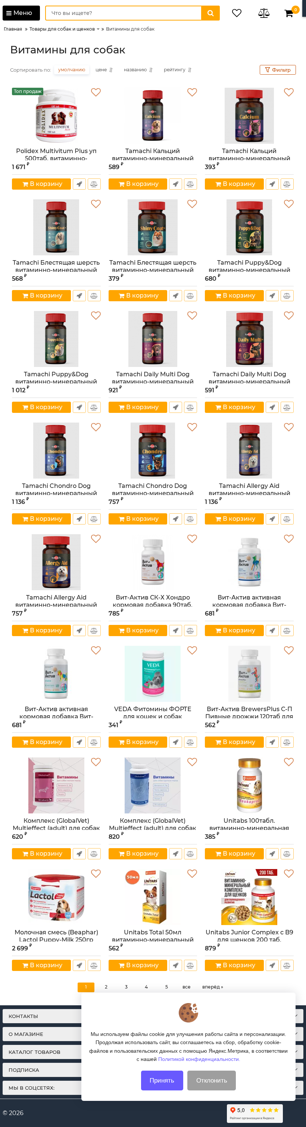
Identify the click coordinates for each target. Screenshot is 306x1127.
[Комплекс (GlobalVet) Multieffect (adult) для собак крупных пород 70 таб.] (153, 785)
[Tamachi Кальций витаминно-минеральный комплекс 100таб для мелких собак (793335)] (249, 116)
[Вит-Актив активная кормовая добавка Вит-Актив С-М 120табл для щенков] (56, 674)
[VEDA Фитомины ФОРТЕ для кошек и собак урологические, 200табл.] (153, 674)
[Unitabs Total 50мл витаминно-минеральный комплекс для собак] (153, 897)
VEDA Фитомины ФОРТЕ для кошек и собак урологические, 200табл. (152, 716)
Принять (162, 1080)
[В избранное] (96, 92)
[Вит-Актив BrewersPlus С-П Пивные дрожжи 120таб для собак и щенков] (249, 674)
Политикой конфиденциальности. (199, 1059)
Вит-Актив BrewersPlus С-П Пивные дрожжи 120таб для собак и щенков (249, 716)
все (186, 987)
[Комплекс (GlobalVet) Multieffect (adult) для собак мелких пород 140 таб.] (56, 785)
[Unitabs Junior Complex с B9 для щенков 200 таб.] (249, 897)
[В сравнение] (94, 184)
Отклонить (211, 1080)
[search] (210, 13)
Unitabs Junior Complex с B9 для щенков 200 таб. (249, 939)
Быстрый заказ (79, 184)
